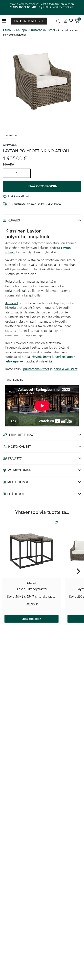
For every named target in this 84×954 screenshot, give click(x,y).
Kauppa (21, 30)
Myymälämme (41, 357)
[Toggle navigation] (5, 21)
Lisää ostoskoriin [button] (31, 618)
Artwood (11, 303)
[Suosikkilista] (71, 21)
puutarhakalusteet (36, 369)
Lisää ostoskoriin (42, 186)
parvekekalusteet (65, 369)
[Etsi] (58, 21)
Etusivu (8, 30)
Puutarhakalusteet (42, 30)
